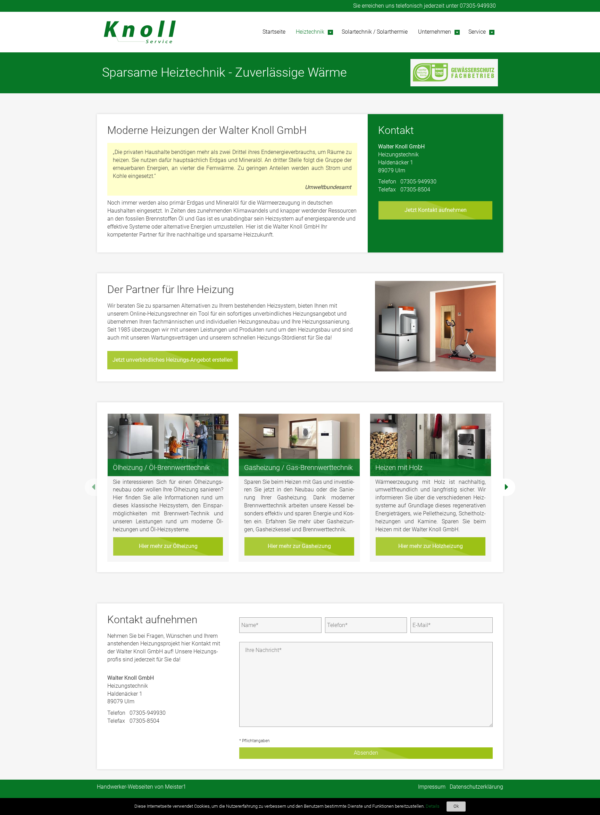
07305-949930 (478, 5)
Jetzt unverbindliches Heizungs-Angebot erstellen (172, 360)
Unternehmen (434, 31)
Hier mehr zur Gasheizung (299, 546)
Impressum (431, 786)
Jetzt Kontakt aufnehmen (436, 210)
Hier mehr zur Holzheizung (430, 546)
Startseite (273, 31)
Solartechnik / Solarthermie (375, 31)
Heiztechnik (310, 31)
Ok (456, 806)
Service (477, 31)
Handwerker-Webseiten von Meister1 (141, 786)
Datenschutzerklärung (476, 786)
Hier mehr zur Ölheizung (168, 546)
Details (433, 806)
